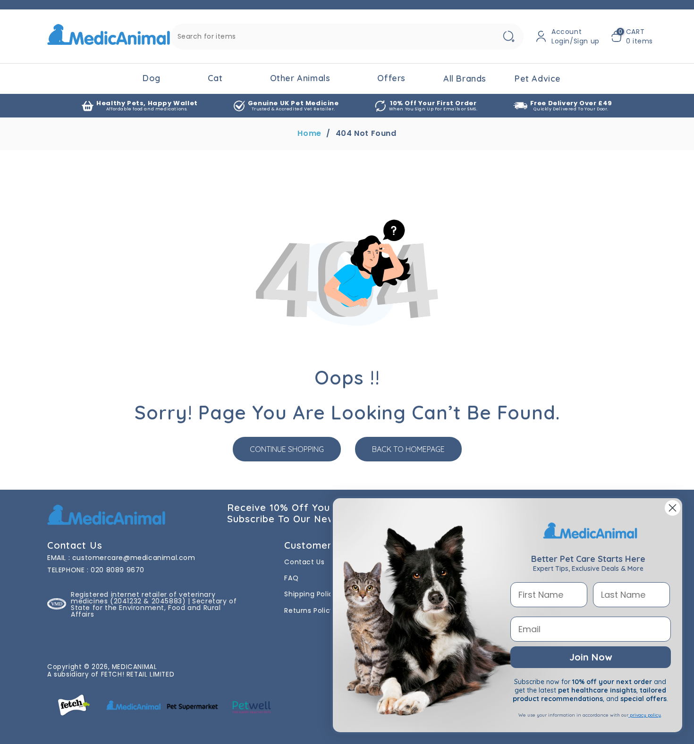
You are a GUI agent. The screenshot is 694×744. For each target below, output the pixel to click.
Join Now (590, 657)
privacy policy (644, 715)
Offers (391, 78)
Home (309, 133)
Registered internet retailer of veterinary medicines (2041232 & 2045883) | (143, 598)
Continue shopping (287, 449)
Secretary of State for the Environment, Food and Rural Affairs (154, 607)
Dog (152, 78)
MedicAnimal (134, 666)
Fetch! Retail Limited (138, 674)
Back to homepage (408, 449)
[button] (632, 36)
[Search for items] (508, 37)
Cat (215, 78)
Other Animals (300, 78)
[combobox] (347, 37)
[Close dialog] (672, 508)
